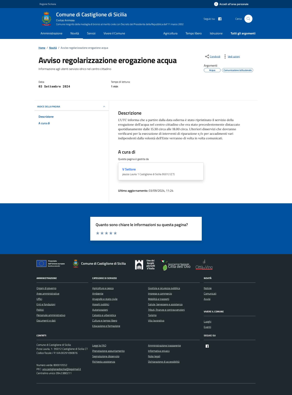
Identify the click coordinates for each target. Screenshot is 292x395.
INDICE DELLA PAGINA (48, 106)
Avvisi (207, 299)
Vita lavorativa (156, 320)
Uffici (39, 299)
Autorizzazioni (100, 310)
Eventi (207, 327)
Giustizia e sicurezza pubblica (164, 288)
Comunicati (210, 293)
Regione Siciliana (48, 4)
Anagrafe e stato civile (104, 299)
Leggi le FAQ (99, 345)
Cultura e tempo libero (104, 320)
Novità (74, 33)
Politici (40, 310)
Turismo (152, 315)
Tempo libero (194, 33)
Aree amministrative (47, 293)
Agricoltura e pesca (103, 288)
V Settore (129, 169)
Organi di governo (46, 288)
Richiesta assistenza (103, 362)
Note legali (154, 356)
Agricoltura (170, 33)
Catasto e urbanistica (104, 315)
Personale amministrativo (50, 315)
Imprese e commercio (160, 293)
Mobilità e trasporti (158, 299)
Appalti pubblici (100, 304)
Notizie (208, 288)
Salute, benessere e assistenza (165, 304)
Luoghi (207, 321)
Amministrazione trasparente (164, 345)
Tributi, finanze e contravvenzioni (166, 310)
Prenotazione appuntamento (108, 351)
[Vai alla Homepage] (48, 19)
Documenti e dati (46, 320)
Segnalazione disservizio (105, 356)
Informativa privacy (159, 351)
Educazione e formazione (106, 326)
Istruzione (216, 33)
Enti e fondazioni (45, 304)
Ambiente (97, 293)
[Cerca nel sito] (248, 19)
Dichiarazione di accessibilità (163, 362)
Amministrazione (51, 33)
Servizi (91, 33)
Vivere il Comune (114, 33)
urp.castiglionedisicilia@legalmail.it (61, 369)
